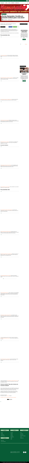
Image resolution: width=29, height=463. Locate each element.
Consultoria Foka (24, 462)
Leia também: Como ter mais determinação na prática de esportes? (8, 397)
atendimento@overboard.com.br (16, 452)
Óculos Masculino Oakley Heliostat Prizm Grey (12, 380)
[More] (18, 27)
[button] (27, 3)
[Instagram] (28, 0)
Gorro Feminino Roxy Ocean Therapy (5, 186)
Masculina (6, 275)
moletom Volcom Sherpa (4, 55)
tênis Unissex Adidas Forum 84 (4, 292)
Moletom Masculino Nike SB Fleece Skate (6, 231)
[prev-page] (23, 41)
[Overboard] (3, 19)
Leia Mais (24, 39)
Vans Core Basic (9, 275)
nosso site (8, 395)
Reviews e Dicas (2, 23)
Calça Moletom (3, 275)
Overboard (5, 19)
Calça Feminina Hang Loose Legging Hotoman (6, 99)
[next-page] (24, 41)
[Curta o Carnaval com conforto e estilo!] (24, 27)
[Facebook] (26, 0)
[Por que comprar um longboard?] (24, 70)
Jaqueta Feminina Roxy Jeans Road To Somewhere (7, 77)
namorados (10, 399)
